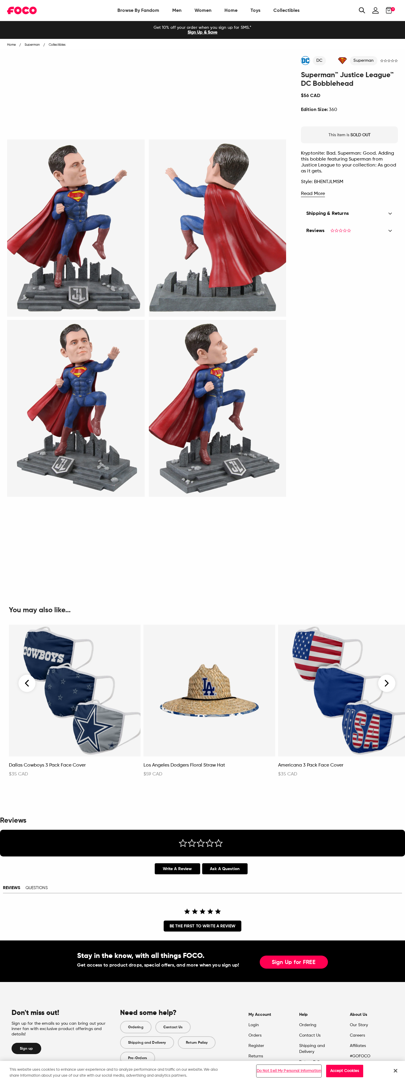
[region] (202, 1071)
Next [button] (386, 683)
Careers (357, 1035)
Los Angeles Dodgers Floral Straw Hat (184, 765)
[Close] (395, 1070)
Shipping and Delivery (147, 1042)
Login (253, 1025)
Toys (255, 10)
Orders (255, 1035)
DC (319, 60)
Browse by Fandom (138, 10)
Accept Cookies (344, 1071)
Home (230, 10)
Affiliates (358, 1046)
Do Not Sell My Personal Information (289, 1071)
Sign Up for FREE (294, 962)
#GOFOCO (360, 1056)
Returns (255, 1056)
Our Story (359, 1025)
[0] (387, 10)
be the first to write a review (202, 926)
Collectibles (286, 10)
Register (256, 1046)
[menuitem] (138, 10)
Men (176, 10)
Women (202, 10)
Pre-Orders (137, 1058)
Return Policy (197, 1042)
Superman (363, 60)
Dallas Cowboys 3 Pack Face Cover (47, 765)
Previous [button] (27, 683)
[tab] (177, 869)
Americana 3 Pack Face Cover (310, 765)
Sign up (26, 1048)
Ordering (135, 1027)
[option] (202, 30)
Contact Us (173, 1027)
